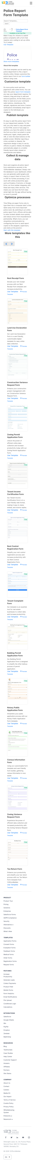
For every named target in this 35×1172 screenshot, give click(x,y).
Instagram (29, 1137)
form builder (26, 76)
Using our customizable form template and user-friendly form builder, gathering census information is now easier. (17, 771)
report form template (22, 92)
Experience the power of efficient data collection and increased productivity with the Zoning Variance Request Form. (17, 825)
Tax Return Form (14, 869)
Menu (31, 3)
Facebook (6, 1137)
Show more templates (11, 61)
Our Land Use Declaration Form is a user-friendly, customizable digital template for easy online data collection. (16, 339)
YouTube (23, 1137)
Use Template (8, 45)
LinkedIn (17, 1137)
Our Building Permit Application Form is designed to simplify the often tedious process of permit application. (17, 664)
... (11, 31)
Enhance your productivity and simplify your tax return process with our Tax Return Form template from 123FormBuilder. (17, 877)
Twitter (11, 1137)
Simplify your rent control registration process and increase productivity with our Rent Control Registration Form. (16, 557)
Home (5, 31)
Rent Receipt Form (15, 278)
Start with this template (12, 230)
